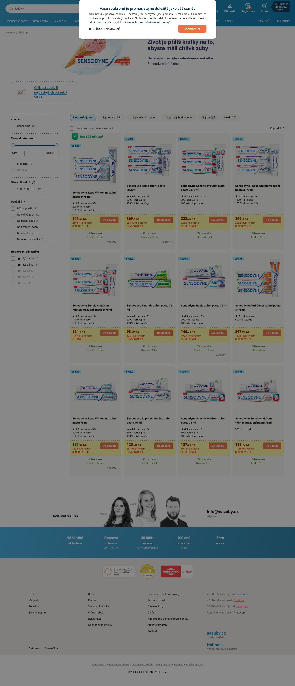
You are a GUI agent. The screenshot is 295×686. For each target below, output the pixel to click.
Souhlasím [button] (192, 28)
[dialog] (147, 19)
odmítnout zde (98, 22)
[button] (104, 29)
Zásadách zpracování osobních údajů (147, 22)
